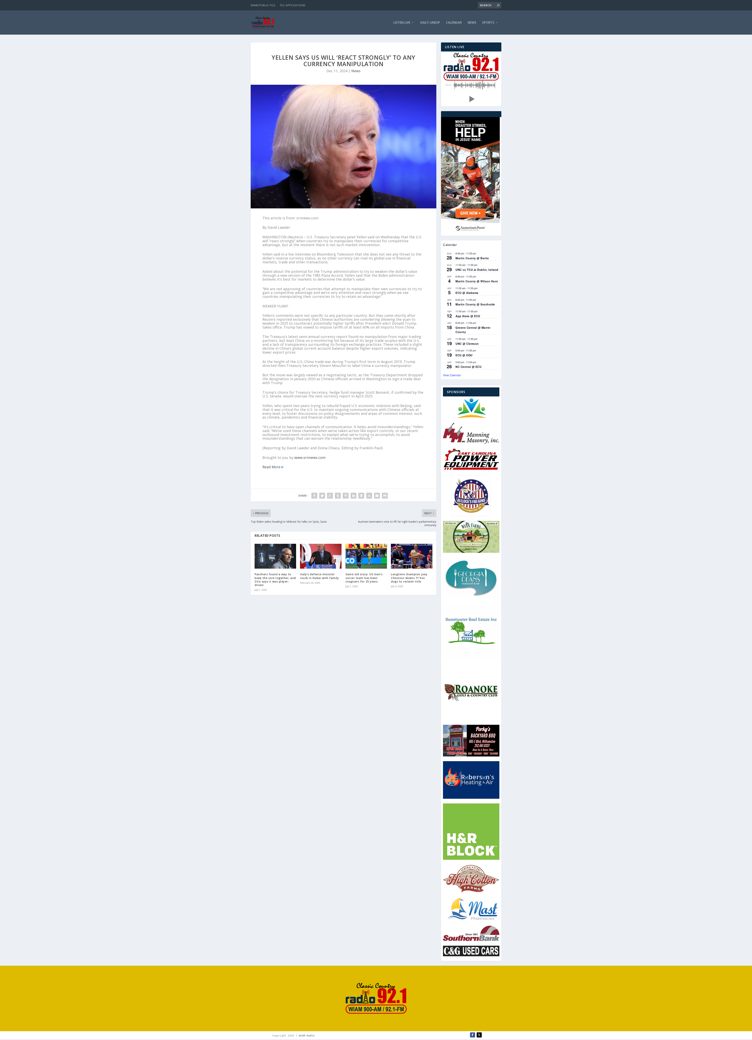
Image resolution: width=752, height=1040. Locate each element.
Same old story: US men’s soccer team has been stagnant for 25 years (363, 577)
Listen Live (401, 23)
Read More (271, 467)
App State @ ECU (468, 316)
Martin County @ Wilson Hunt (477, 281)
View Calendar (452, 375)
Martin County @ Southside (475, 304)
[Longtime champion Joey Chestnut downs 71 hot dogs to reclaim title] (411, 556)
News (472, 23)
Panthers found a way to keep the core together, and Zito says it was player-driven (275, 579)
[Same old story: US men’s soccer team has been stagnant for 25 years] (366, 556)
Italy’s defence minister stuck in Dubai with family (319, 576)
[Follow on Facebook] (472, 1034)
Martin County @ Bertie (472, 258)
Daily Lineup (430, 23)
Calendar (454, 23)
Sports (488, 23)
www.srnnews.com (309, 457)
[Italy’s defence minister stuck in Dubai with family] (321, 556)
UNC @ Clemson (467, 344)
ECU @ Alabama (467, 293)
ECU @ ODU (464, 355)
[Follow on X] (479, 1034)
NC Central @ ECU (468, 367)
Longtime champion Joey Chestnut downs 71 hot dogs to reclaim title (409, 577)
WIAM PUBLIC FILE (263, 5)
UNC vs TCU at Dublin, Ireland (477, 270)
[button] (471, 99)
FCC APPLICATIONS (292, 5)
